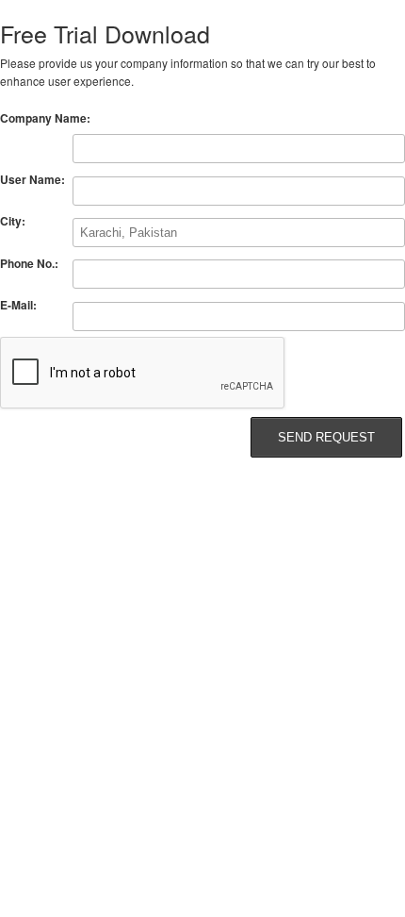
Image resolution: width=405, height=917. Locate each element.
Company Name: (45, 117)
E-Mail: (18, 304)
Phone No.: (29, 263)
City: (12, 220)
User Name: (32, 179)
